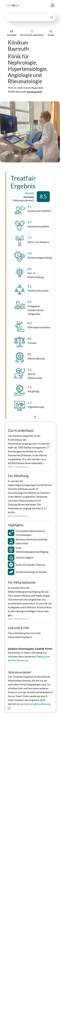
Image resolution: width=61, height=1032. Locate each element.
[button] (4, 131)
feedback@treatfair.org (37, 703)
